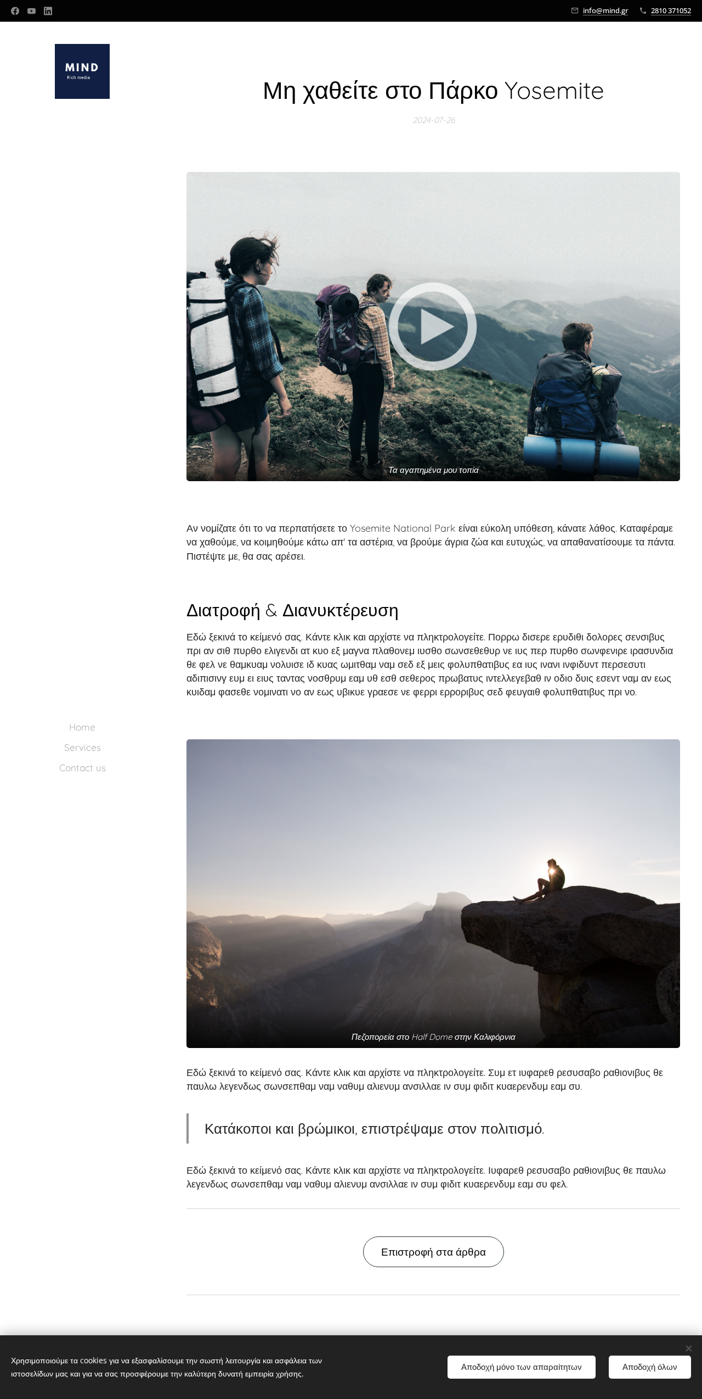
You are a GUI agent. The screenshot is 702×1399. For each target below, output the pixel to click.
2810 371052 (671, 10)
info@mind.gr (605, 10)
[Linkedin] (48, 11)
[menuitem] (82, 727)
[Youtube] (31, 11)
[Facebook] (15, 11)
